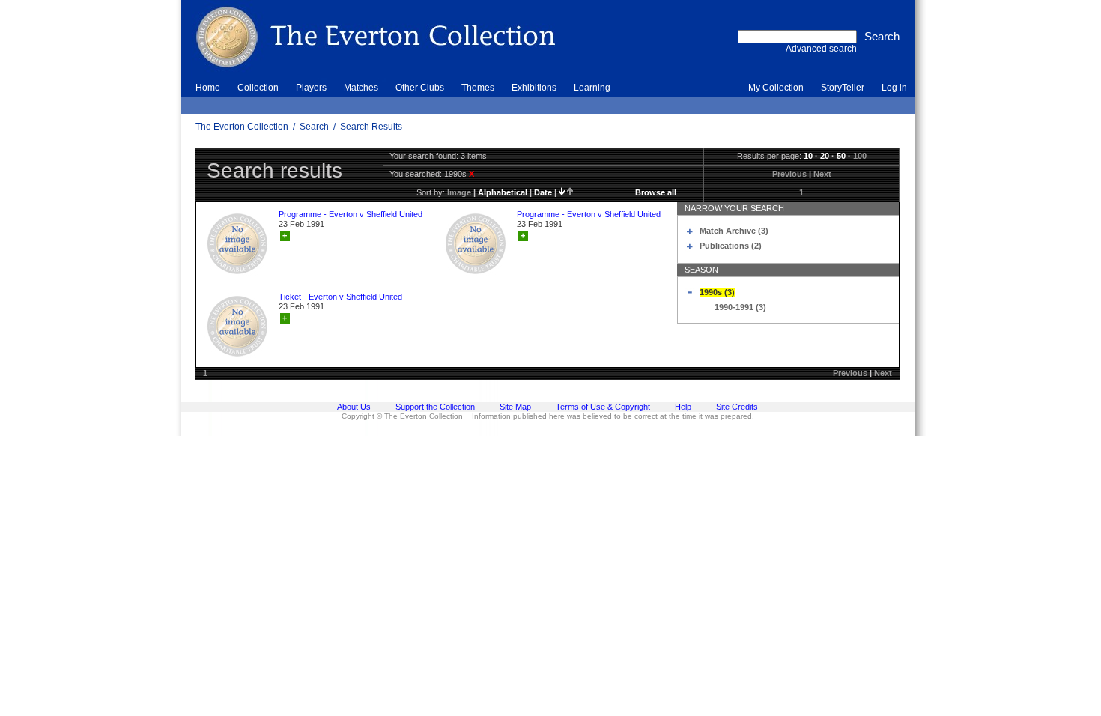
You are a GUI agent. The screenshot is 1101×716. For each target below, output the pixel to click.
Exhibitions (534, 87)
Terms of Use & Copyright (603, 406)
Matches (361, 87)
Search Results (371, 126)
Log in (894, 87)
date (543, 192)
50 (841, 155)
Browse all (655, 192)
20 (824, 155)
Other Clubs (419, 87)
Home (207, 87)
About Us (354, 406)
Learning (592, 87)
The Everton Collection (241, 126)
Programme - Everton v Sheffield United (350, 214)
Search (314, 126)
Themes (477, 87)
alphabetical (502, 192)
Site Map (515, 406)
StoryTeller (842, 87)
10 (808, 155)
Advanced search (821, 48)
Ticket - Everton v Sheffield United (340, 296)
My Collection (776, 87)
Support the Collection (435, 406)
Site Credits (737, 406)
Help (683, 406)
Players (311, 87)
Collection (258, 87)
